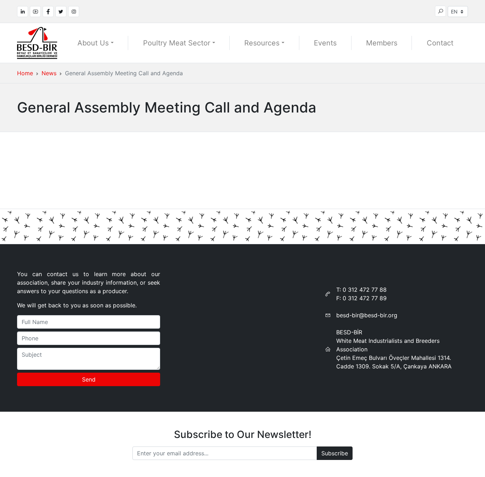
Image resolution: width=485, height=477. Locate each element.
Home (25, 73)
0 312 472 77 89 (365, 298)
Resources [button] (261, 43)
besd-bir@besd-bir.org (366, 315)
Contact (440, 43)
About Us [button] (93, 43)
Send (89, 379)
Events (325, 43)
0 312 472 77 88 (365, 289)
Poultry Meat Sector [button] (176, 43)
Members (381, 43)
